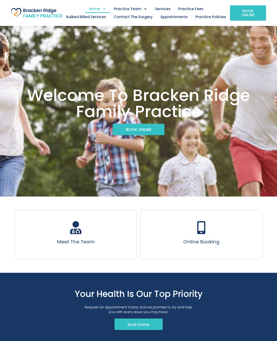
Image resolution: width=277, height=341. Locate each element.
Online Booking (201, 241)
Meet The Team (76, 241)
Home (94, 8)
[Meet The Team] (75, 227)
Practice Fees (190, 8)
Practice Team (127, 8)
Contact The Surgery (133, 16)
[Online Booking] (201, 227)
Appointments (174, 16)
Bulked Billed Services (86, 16)
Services (163, 8)
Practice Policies (210, 16)
